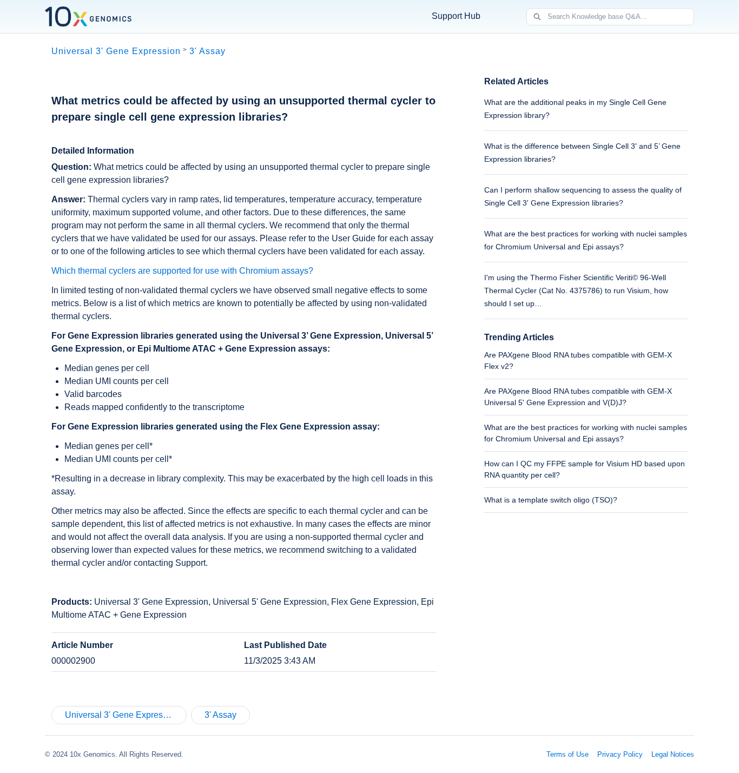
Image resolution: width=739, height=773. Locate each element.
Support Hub (456, 16)
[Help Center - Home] (88, 16)
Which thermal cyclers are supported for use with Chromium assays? (182, 270)
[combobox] (620, 17)
